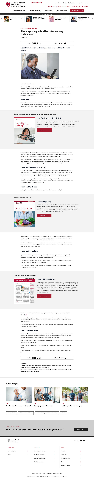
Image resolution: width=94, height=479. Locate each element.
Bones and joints (25, 413)
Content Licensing (72, 2)
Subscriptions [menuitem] (51, 6)
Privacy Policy (35, 473)
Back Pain (11, 413)
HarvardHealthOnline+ (37, 2)
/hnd (26, 314)
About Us (81, 2)
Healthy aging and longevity (29, 28)
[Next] (92, 18)
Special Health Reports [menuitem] (64, 6)
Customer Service (62, 2)
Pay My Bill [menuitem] (85, 6)
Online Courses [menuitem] (76, 6)
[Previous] (2, 18)
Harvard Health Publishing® (37, 476)
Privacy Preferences (57, 473)
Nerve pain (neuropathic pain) (47, 413)
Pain (63, 413)
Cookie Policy (42, 473)
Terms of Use (49, 473)
